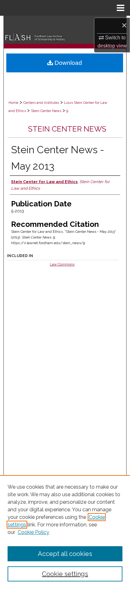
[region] (65, 532)
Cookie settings (65, 574)
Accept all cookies (65, 554)
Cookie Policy (33, 532)
